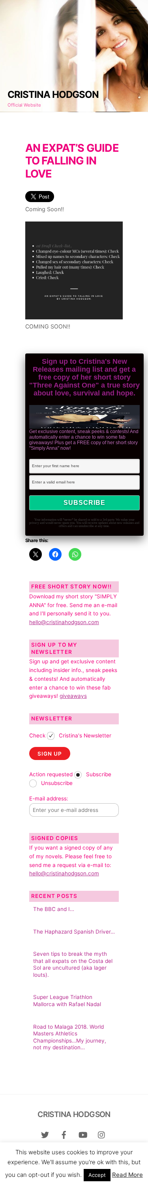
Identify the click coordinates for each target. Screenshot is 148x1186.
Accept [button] (97, 1175)
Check (37, 735)
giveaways (73, 696)
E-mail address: (48, 798)
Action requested (51, 774)
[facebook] (64, 1134)
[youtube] (83, 1134)
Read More (127, 1174)
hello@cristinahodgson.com (64, 622)
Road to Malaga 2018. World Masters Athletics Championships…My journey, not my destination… (69, 1037)
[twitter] (45, 1134)
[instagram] (102, 1134)
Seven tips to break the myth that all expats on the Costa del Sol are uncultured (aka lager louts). (72, 964)
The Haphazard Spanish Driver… (74, 931)
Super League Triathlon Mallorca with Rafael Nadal (67, 1000)
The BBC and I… (53, 909)
